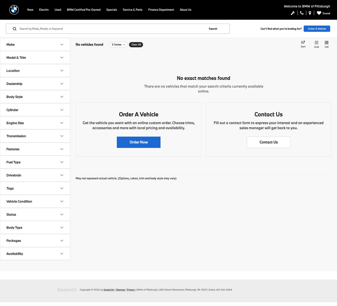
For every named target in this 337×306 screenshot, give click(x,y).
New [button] (30, 10)
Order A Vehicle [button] (317, 28)
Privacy (131, 289)
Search (213, 28)
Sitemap (120, 289)
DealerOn (109, 289)
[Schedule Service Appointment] (293, 14)
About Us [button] (185, 10)
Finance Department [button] (161, 10)
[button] (139, 142)
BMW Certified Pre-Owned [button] (83, 10)
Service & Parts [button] (132, 10)
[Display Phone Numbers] (301, 14)
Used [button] (58, 10)
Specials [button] (111, 10)
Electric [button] (44, 10)
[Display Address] (310, 14)
